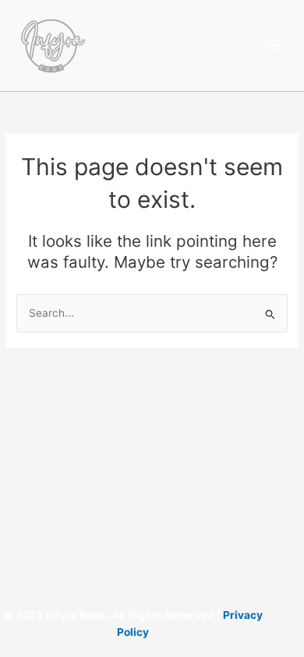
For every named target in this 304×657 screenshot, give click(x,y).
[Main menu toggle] (273, 45)
